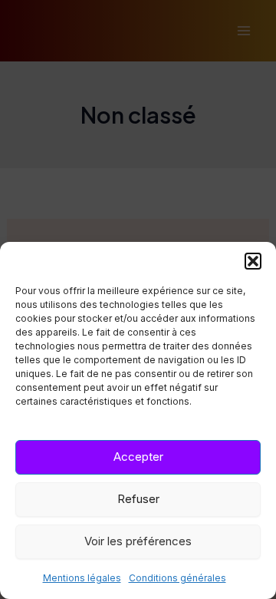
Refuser (138, 498)
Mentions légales (82, 578)
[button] (253, 261)
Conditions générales (177, 578)
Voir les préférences (138, 541)
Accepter (138, 456)
